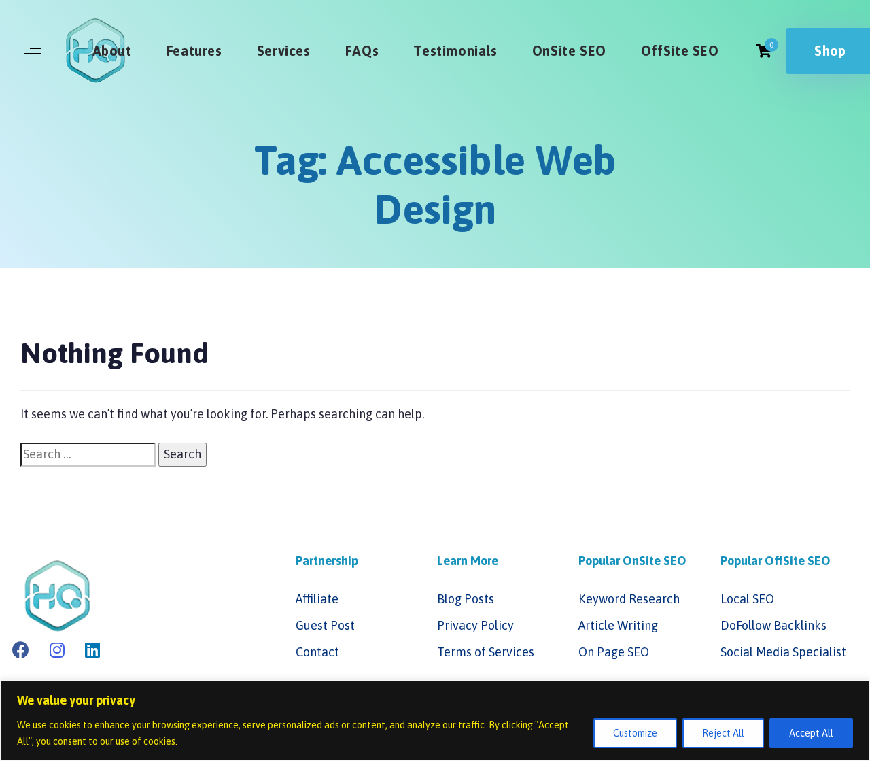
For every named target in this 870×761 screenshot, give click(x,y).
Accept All (811, 733)
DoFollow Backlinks (773, 625)
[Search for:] (88, 455)
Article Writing (618, 625)
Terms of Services (485, 652)
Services (284, 50)
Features (194, 50)
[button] (32, 51)
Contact (317, 652)
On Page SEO (613, 652)
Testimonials (455, 50)
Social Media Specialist (783, 652)
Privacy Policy (475, 625)
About (112, 50)
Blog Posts (465, 599)
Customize (635, 733)
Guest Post (325, 625)
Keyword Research (629, 599)
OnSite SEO (569, 50)
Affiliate (317, 599)
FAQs (362, 50)
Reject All (723, 733)
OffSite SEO (680, 50)
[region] (435, 720)
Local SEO (747, 599)
